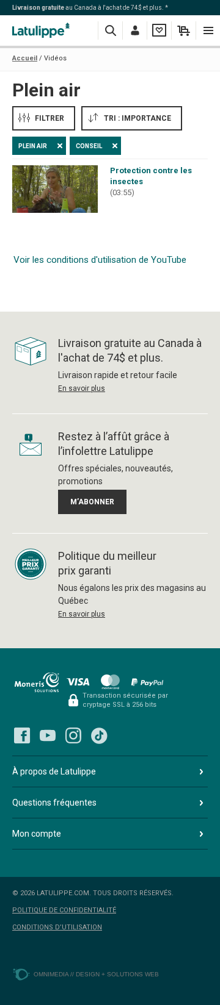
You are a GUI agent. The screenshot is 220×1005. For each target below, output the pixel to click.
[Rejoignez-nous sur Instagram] (73, 735)
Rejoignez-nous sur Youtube (47, 735)
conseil (89, 146)
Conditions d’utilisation (57, 927)
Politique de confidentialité (64, 910)
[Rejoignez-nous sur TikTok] (99, 735)
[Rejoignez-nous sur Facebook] (22, 735)
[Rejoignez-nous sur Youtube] (47, 735)
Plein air (32, 146)
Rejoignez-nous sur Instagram (73, 735)
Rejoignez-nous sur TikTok (99, 735)
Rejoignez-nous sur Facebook (22, 735)
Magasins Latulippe (42, 30)
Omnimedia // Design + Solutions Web (96, 974)
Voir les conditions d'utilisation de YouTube (99, 259)
